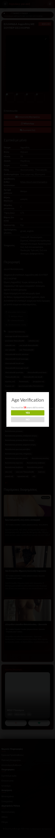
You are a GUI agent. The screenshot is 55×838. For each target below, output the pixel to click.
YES (28, 412)
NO (28, 419)
